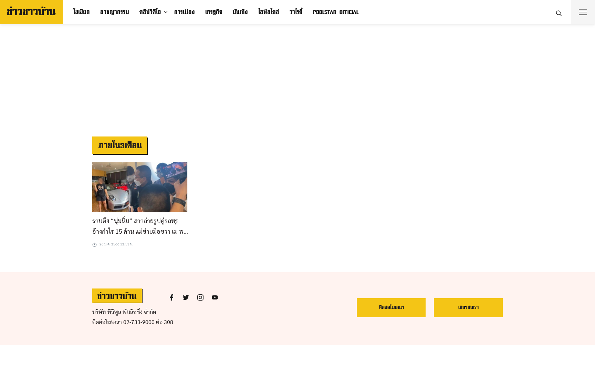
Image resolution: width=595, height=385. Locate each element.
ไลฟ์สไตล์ (268, 12)
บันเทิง (240, 12)
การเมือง (184, 12)
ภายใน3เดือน (119, 145)
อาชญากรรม (114, 12)
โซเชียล (81, 12)
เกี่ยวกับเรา (468, 307)
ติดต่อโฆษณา (391, 307)
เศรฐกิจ (213, 12)
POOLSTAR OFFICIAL (335, 12)
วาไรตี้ (295, 12)
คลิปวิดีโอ (150, 12)
